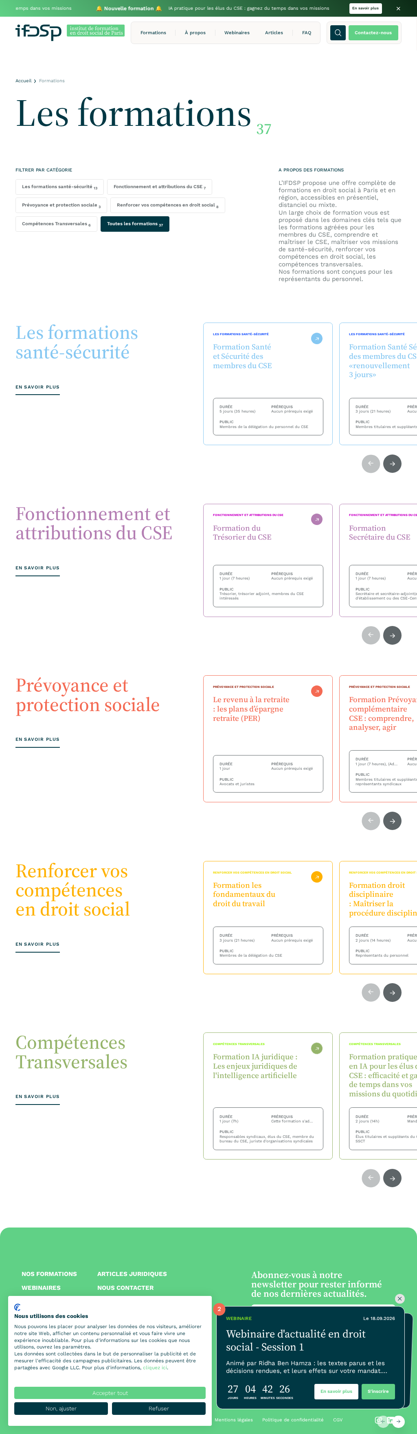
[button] (153, 33)
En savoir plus (365, 8)
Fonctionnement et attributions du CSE (160, 187)
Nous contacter (125, 1287)
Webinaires (237, 32)
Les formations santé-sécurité (59, 187)
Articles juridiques (132, 1274)
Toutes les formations (135, 224)
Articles (274, 32)
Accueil (23, 80)
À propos (195, 32)
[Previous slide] (383, 1422)
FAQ (306, 32)
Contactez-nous (373, 32)
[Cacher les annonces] (400, 1299)
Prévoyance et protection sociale (61, 205)
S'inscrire (378, 1391)
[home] (70, 32)
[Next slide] (398, 1422)
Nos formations (49, 1274)
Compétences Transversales (56, 224)
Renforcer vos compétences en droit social (168, 205)
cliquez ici (155, 1367)
